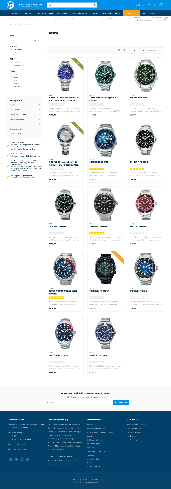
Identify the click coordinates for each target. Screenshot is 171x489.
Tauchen (27, 13)
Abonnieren (122, 402)
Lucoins (90, 436)
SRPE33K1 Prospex (139, 290)
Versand (90, 447)
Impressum (91, 424)
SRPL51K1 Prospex (98, 355)
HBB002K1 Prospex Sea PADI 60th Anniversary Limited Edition (63, 100)
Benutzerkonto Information (137, 424)
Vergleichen (131, 436)
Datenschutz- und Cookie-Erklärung (100, 432)
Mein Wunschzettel (134, 432)
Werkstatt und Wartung (96, 451)
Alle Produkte (132, 440)
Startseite (16, 13)
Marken (153, 13)
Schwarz (18, 87)
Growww (96, 483)
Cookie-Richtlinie (93, 467)
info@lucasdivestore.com (21, 449)
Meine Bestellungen (134, 428)
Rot (16, 74)
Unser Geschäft (93, 459)
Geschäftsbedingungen (96, 428)
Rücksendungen (93, 444)
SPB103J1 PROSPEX (139, 97)
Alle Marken (18, 49)
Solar (17, 62)
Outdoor (95, 13)
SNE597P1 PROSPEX (139, 162)
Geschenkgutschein (111, 13)
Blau (16, 81)
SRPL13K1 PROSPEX (58, 226)
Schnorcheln (40, 13)
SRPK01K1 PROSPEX (99, 162)
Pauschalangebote (80, 13)
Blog (144, 13)
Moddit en (89, 483)
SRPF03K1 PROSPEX (99, 226)
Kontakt (90, 463)
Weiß (16, 84)
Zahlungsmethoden (94, 440)
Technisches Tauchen (59, 13)
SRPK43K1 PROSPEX (99, 290)
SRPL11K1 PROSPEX (139, 226)
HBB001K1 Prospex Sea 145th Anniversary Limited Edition (64, 163)
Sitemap (90, 455)
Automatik (19, 65)
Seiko (16, 52)
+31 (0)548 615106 (18, 444)
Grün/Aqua (18, 77)
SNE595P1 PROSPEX (58, 355)
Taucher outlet (131, 13)
